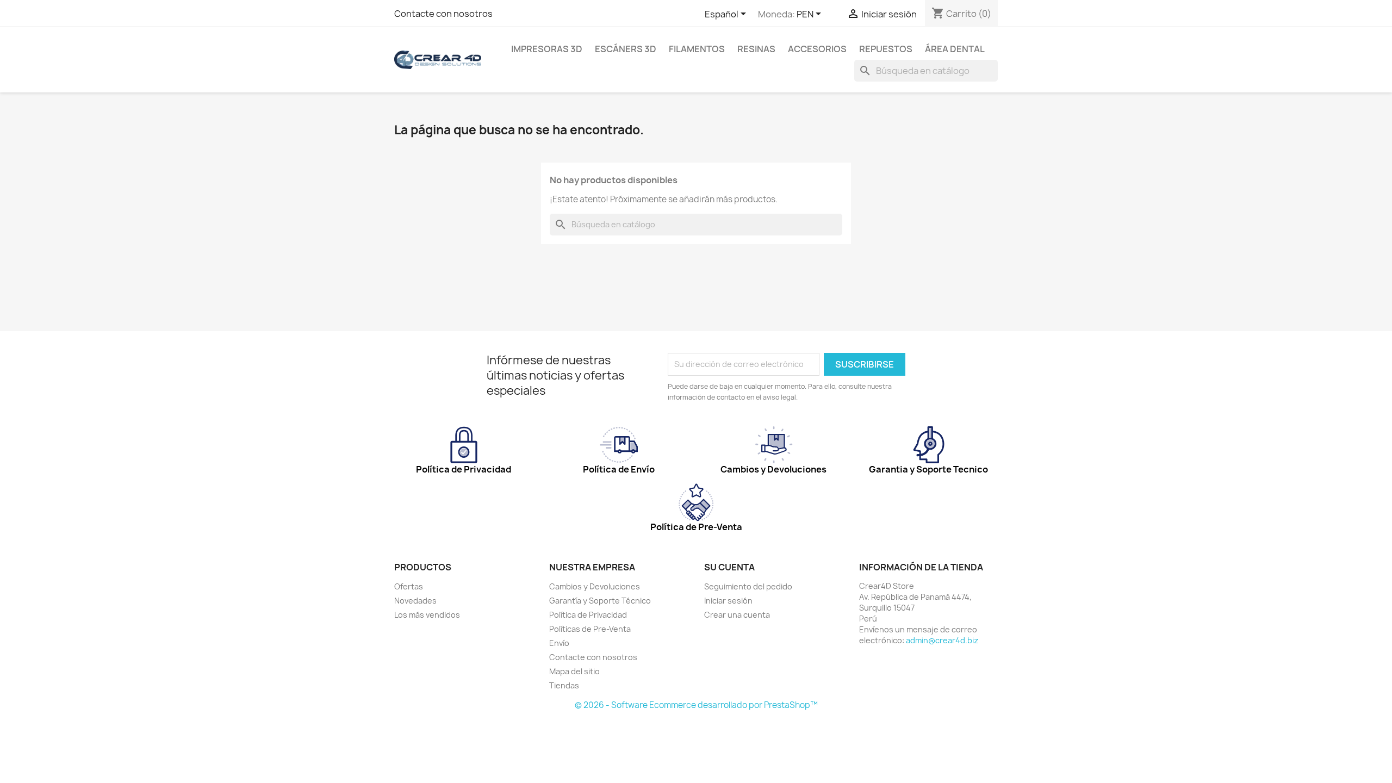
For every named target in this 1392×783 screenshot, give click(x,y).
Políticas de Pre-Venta (590, 629)
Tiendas (564, 685)
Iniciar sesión (728, 600)
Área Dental (955, 49)
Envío (559, 643)
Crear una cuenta (737, 615)
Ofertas (408, 586)
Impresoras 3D (546, 49)
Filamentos (697, 49)
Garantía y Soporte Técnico (600, 600)
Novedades (415, 600)
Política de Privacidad (588, 615)
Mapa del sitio (574, 671)
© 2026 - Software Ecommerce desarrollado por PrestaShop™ (696, 705)
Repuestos (885, 49)
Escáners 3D (625, 49)
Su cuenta (729, 567)
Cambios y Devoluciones (594, 586)
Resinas (756, 49)
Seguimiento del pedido (748, 586)
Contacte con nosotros (443, 14)
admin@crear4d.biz (942, 640)
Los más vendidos (427, 615)
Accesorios (817, 49)
